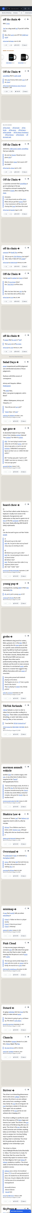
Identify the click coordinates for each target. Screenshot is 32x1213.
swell (19, 76)
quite (15, 76)
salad (7, 391)
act (17, 28)
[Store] (25, 8)
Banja (10, 466)
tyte (20, 340)
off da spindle (7, 132)
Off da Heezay (9, 135)
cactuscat (10, 693)
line (12, 788)
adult (19, 588)
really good (13, 149)
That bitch (10, 284)
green (4, 366)
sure (23, 80)
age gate (5, 466)
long (21, 1012)
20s (11, 590)
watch (21, 437)
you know (13, 282)
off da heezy (22, 130)
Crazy (8, 24)
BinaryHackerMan (15, 570)
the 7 (11, 867)
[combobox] (15, 8)
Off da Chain (6, 86)
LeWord (11, 930)
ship (9, 157)
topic (14, 856)
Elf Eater (12, 870)
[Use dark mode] (28, 8)
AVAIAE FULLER (13, 262)
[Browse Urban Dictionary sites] (4, 8)
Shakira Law (6, 838)
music (17, 645)
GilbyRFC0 (12, 416)
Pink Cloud (5, 969)
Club (14, 257)
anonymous (11, 1024)
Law (16, 818)
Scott (12, 297)
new (10, 950)
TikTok (5, 710)
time (4, 521)
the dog (12, 598)
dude (15, 162)
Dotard (4, 1024)
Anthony (7, 1171)
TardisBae (10, 1052)
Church (26, 790)
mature (8, 437)
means (6, 340)
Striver (4, 1196)
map (5, 913)
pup (19, 594)
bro (24, 723)
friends (14, 155)
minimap (5, 930)
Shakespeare (7, 386)
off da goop (12, 130)
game (19, 444)
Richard (7, 827)
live (16, 253)
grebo (4, 693)
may (14, 1104)
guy (27, 1122)
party (12, 35)
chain (8, 82)
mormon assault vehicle (9, 801)
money (22, 963)
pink (20, 965)
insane (12, 191)
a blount (13, 168)
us (21, 1018)
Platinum (19, 257)
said (16, 412)
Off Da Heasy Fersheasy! (21, 132)
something (6, 76)
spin (20, 291)
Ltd (28, 818)
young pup (5, 598)
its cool (14, 340)
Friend (6, 920)
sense (19, 1014)
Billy (6, 441)
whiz (8, 80)
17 (19, 682)
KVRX (17, 801)
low (7, 719)
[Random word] (21, 9)
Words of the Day (6, 13)
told (16, 862)
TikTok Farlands (7, 727)
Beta (19, 1120)
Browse (15, 13)
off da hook (15, 128)
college (17, 1097)
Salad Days (5, 416)
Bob (6, 543)
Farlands (20, 723)
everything (6, 916)
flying (8, 1044)
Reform (23, 818)
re (9, 594)
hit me (12, 1048)
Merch (25, 45)
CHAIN (24, 35)
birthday (7, 449)
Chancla (5, 1052)
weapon (14, 1042)
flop (18, 1044)
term (9, 775)
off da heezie (20, 135)
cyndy (11, 348)
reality (8, 957)
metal (18, 687)
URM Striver (11, 1196)
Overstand (5, 870)
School (23, 1160)
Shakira (15, 830)
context (14, 278)
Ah (5, 594)
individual (11, 1012)
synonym (5, 253)
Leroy (6, 862)
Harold (7, 1192)
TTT (10, 1173)
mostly (12, 913)
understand (8, 856)
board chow (6, 570)
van (4, 777)
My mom (7, 1048)
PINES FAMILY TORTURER (18, 727)
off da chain (6, 41)
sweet (19, 149)
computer (16, 521)
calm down (17, 1021)
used (8, 278)
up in (17, 407)
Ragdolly (13, 210)
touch (25, 954)
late (27, 588)
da (17, 344)
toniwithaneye (13, 969)
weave (21, 202)
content (18, 435)
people (5, 535)
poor (13, 206)
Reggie (12, 41)
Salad (7, 412)
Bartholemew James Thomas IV (18, 86)
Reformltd (13, 838)
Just (4, 28)
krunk (12, 253)
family (15, 779)
